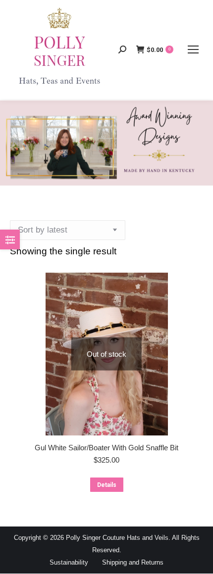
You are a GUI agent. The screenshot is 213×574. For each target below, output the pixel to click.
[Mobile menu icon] (193, 49)
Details (106, 484)
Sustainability (69, 562)
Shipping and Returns (132, 562)
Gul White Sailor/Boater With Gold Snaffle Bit (106, 447)
